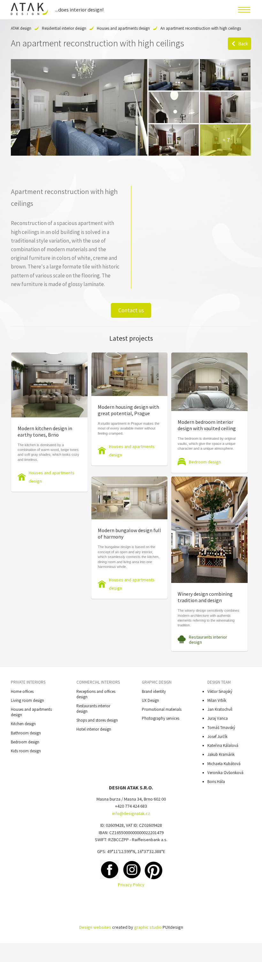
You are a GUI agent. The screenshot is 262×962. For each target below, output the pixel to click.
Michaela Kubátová (224, 763)
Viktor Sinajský (219, 691)
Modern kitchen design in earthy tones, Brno (45, 431)
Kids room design (26, 751)
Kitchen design (23, 723)
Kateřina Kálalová (222, 745)
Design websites (95, 927)
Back (243, 44)
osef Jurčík (218, 736)
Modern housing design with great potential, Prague (128, 410)
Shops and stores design (97, 720)
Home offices (22, 691)
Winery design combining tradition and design (205, 597)
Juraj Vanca (217, 718)
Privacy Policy (131, 885)
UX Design (150, 700)
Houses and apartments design (123, 28)
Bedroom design (205, 462)
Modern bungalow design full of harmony (129, 533)
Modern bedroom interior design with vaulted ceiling (207, 425)
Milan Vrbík (216, 700)
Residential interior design (64, 28)
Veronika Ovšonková (225, 772)
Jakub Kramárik (221, 754)
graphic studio (148, 927)
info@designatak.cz (131, 813)
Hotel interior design (93, 729)
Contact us (131, 310)
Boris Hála (216, 781)
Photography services (160, 718)
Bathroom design (26, 733)
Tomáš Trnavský (221, 727)
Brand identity (154, 691)
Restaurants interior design (208, 639)
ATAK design (21, 28)
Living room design (27, 700)
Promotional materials (161, 709)
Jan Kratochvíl (219, 709)
